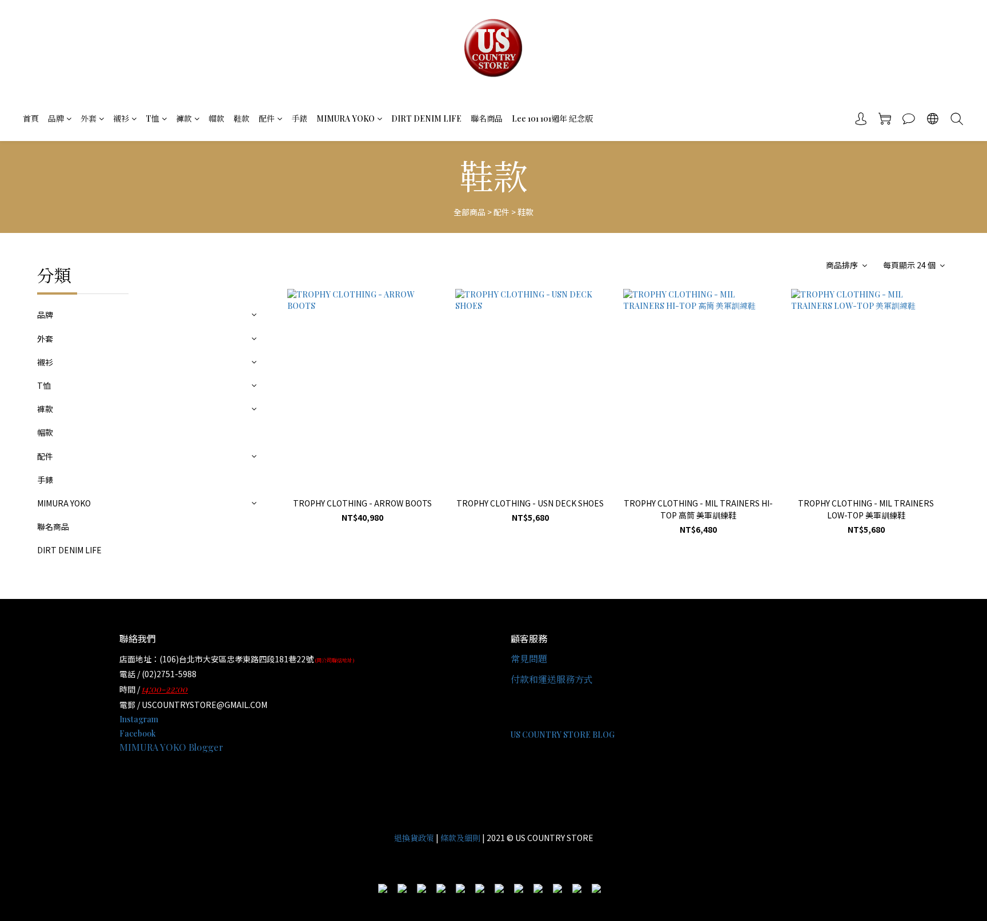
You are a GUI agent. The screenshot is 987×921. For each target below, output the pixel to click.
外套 (89, 118)
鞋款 (242, 118)
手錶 (299, 118)
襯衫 (121, 118)
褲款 (184, 118)
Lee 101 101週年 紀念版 (552, 118)
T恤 (152, 118)
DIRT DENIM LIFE (426, 118)
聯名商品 (487, 118)
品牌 (56, 118)
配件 (267, 118)
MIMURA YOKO (345, 118)
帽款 (216, 118)
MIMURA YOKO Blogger (171, 747)
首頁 (31, 118)
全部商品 (470, 212)
